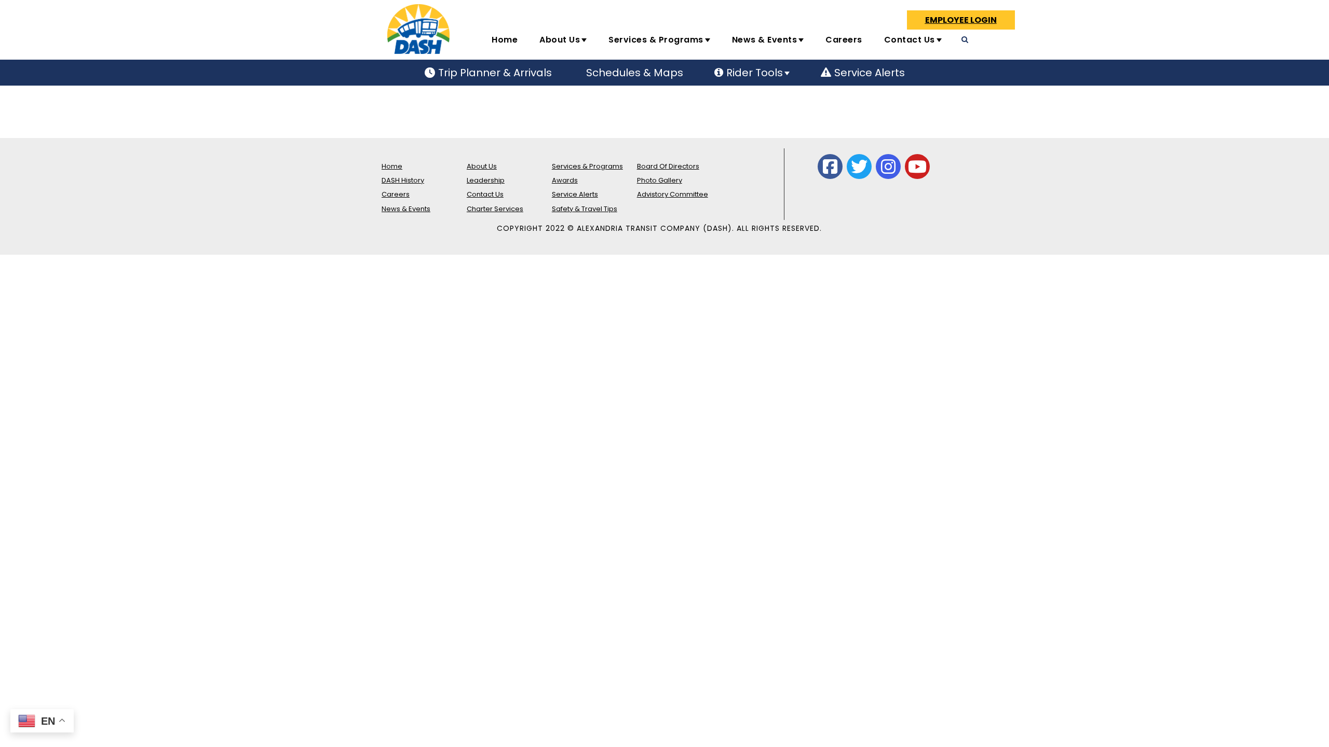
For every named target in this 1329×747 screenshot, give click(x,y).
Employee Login (961, 20)
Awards (565, 180)
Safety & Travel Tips (584, 209)
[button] (1024, 44)
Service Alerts (575, 194)
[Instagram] (888, 166)
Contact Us (909, 40)
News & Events (764, 40)
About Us (559, 40)
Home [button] (505, 40)
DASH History (403, 180)
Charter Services (495, 209)
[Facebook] (830, 166)
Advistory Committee (672, 194)
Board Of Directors (668, 166)
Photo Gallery (659, 180)
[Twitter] (859, 166)
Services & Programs (655, 40)
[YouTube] (917, 166)
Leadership (486, 180)
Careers (843, 40)
